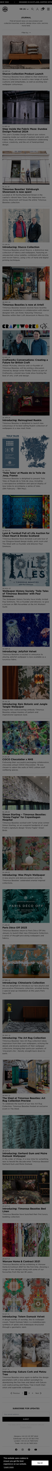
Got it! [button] (40, 1463)
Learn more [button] (9, 1467)
